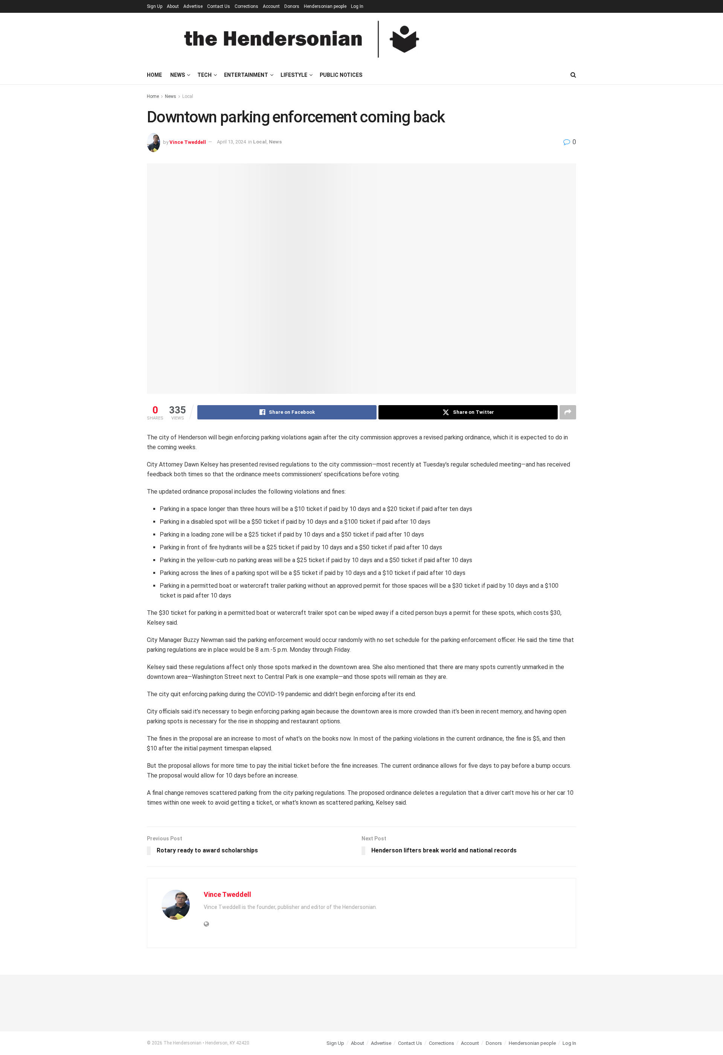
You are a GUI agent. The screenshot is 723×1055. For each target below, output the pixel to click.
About (173, 6)
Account (271, 6)
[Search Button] (573, 75)
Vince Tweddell (187, 142)
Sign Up (154, 6)
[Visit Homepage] (301, 39)
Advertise (193, 6)
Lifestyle (294, 75)
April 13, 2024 (231, 142)
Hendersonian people (325, 6)
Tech (204, 75)
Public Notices (341, 75)
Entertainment (246, 75)
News (177, 75)
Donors (291, 6)
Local (187, 96)
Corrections (246, 6)
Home (154, 75)
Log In (357, 6)
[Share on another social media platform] (568, 412)
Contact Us (218, 6)
